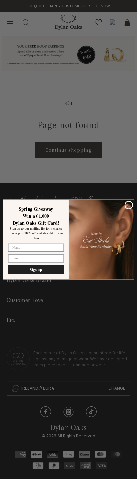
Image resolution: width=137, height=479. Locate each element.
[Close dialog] (128, 205)
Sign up (36, 270)
